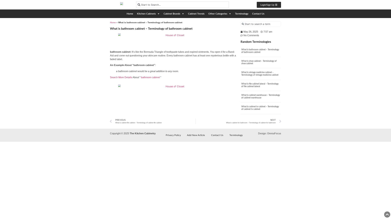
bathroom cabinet (150, 77)
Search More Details (121, 77)
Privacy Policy (173, 135)
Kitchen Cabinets (146, 14)
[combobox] (182, 5)
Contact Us (258, 14)
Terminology (241, 14)
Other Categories (217, 14)
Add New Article (196, 135)
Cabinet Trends (196, 14)
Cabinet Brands (172, 14)
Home (130, 14)
